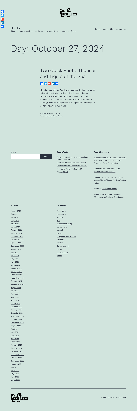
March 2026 (15, 227)
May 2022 (15, 374)
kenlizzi (60, 230)
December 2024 (17, 275)
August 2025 (16, 249)
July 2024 (15, 291)
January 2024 (16, 310)
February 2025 (16, 268)
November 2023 (17, 316)
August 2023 (16, 326)
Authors (54, 116)
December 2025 (17, 236)
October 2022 (16, 358)
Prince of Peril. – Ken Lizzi (104, 169)
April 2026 (15, 224)
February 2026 (16, 230)
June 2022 (15, 371)
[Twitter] (2, 15)
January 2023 (16, 348)
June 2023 (15, 332)
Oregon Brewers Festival (66, 236)
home (97, 29)
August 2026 (16, 211)
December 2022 (17, 351)
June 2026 (15, 217)
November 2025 (17, 240)
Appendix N (61, 214)
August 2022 (16, 364)
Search (13, 152)
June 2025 (15, 256)
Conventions (62, 227)
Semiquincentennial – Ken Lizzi (106, 177)
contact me (121, 29)
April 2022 (15, 377)
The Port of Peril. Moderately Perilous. (72, 166)
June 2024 (15, 294)
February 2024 (16, 307)
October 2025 (16, 243)
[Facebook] (2, 11)
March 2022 (15, 380)
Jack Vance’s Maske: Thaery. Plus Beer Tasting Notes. (110, 180)
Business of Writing (64, 224)
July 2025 (14, 252)
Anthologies (61, 211)
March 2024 (15, 303)
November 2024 (17, 278)
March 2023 (15, 342)
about (105, 29)
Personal (60, 240)
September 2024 (17, 284)
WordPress (121, 397)
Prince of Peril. (62, 172)
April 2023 (15, 339)
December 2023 (17, 313)
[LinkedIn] (2, 23)
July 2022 (14, 367)
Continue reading (59, 106)
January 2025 (16, 272)
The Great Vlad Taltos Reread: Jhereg (71, 162)
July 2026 (14, 214)
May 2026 (15, 221)
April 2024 (15, 300)
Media (59, 233)
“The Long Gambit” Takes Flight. (69, 169)
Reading (60, 116)
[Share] (2, 26)
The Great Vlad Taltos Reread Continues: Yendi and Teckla (73, 158)
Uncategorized (62, 252)
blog (112, 29)
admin (96, 194)
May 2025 (15, 259)
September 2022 (17, 361)
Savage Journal (63, 246)
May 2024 (15, 297)
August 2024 (16, 288)
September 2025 (17, 246)
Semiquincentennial (109, 189)
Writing (59, 256)
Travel (59, 249)
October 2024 (16, 281)
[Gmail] (2, 19)
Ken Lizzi (16, 28)
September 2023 (17, 323)
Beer (58, 221)
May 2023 (15, 335)
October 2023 (16, 319)
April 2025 (15, 262)
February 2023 (16, 345)
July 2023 (14, 329)
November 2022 (17, 355)
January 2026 (16, 233)
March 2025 (15, 265)
